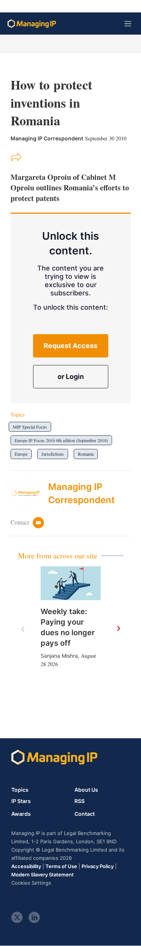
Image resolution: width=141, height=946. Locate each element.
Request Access (70, 346)
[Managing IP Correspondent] (29, 493)
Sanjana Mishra (59, 655)
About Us (86, 789)
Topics (20, 789)
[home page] (32, 23)
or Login (71, 376)
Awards (21, 814)
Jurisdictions (52, 454)
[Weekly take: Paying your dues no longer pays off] (71, 583)
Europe (21, 454)
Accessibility (26, 866)
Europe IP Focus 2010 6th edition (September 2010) (61, 440)
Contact (84, 814)
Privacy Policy (98, 866)
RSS (79, 801)
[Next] (118, 628)
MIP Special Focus (30, 427)
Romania (86, 454)
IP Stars (21, 801)
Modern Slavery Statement (42, 874)
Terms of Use (61, 866)
